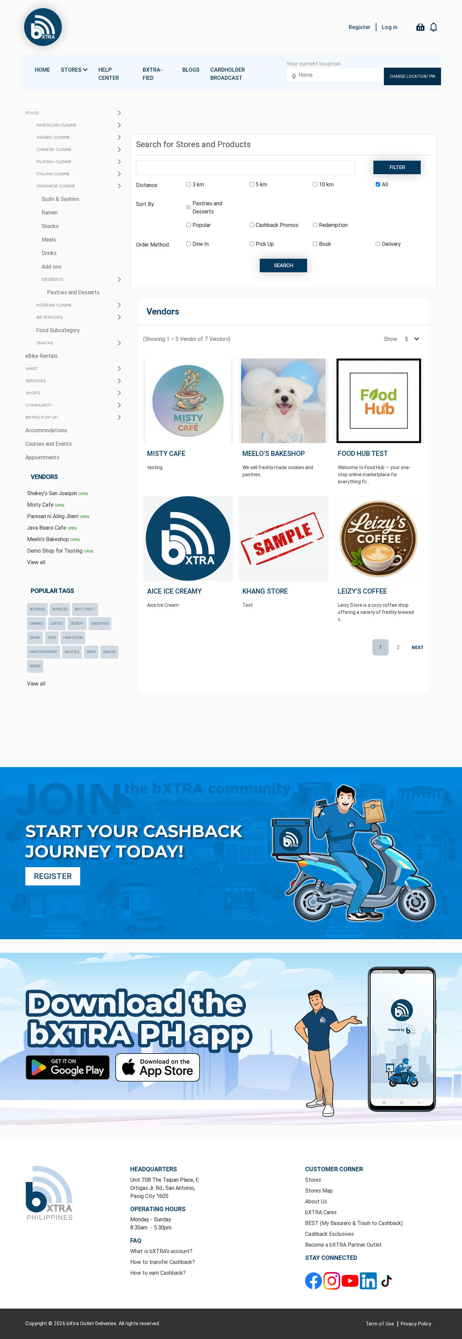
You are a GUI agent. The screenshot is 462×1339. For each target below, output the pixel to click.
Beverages (49, 317)
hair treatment (43, 652)
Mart (32, 368)
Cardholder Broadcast (227, 73)
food (52, 638)
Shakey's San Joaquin (57, 493)
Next (416, 647)
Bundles (59, 609)
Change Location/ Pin (412, 76)
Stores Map (319, 1190)
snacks (109, 652)
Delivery (391, 243)
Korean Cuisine (54, 304)
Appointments (42, 457)
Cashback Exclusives (329, 1233)
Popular (201, 225)
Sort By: (145, 204)
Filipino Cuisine (54, 161)
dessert (77, 623)
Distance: (147, 185)
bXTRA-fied (152, 73)
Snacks (50, 226)
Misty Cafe (45, 504)
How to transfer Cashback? (162, 1262)
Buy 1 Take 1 (85, 609)
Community (39, 405)
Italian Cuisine (53, 173)
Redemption (333, 225)
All (385, 184)
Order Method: (153, 244)
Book (325, 243)
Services (36, 380)
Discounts (100, 623)
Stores (313, 1179)
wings (35, 666)
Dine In (200, 243)
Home (42, 69)
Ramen (49, 212)
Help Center (108, 73)
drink (35, 638)
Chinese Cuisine (54, 149)
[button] (434, 27)
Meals (49, 239)
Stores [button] (72, 69)
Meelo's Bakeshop (53, 539)
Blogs (191, 69)
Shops (33, 392)
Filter (397, 167)
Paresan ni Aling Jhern (58, 516)
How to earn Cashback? (158, 1272)
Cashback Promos (277, 225)
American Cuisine (56, 125)
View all (36, 562)
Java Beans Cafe (52, 527)
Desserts (52, 279)
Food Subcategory (58, 330)
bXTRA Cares (321, 1212)
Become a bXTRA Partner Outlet (343, 1244)
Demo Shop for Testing (60, 550)
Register (359, 27)
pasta (91, 652)
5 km (261, 184)
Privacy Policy (416, 1323)
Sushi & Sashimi (60, 198)
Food (32, 112)
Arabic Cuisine (53, 137)
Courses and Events (48, 443)
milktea (72, 652)
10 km (326, 184)
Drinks (49, 253)
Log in (389, 27)
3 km (198, 184)
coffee (57, 623)
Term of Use (380, 1323)
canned (36, 623)
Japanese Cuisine (56, 185)
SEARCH (283, 265)
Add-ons (52, 266)
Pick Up (265, 243)
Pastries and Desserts (73, 292)
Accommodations (46, 430)
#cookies (37, 609)
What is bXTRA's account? (161, 1251)
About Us (316, 1201)
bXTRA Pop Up (42, 417)
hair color (73, 638)
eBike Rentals (41, 355)
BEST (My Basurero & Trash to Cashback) (354, 1223)
